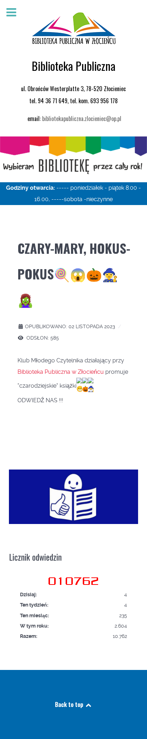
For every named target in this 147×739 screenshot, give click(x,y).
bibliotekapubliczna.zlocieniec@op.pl (81, 118)
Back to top (70, 704)
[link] (60, 371)
